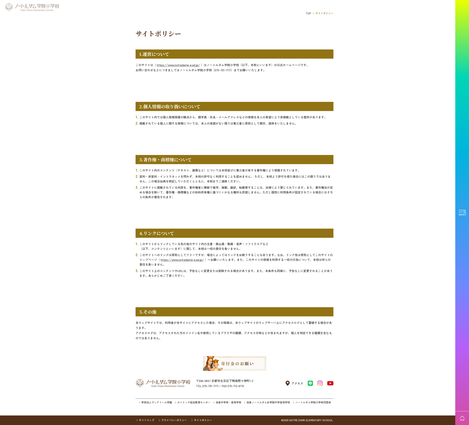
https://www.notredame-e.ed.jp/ (178, 65)
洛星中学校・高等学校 (228, 402)
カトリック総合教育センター (194, 402)
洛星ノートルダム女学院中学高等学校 (268, 402)
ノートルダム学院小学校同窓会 (313, 402)
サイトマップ (146, 420)
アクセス (297, 383)
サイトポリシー (203, 420)
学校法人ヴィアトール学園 (156, 402)
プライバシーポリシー (174, 420)
